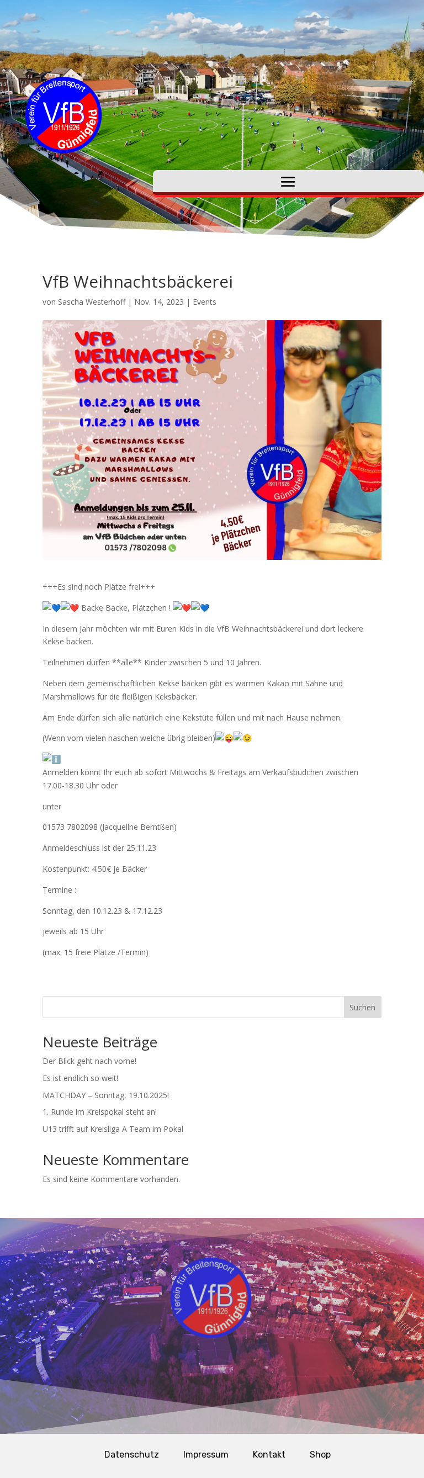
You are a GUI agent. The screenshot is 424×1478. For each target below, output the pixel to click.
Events (204, 301)
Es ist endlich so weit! (80, 1078)
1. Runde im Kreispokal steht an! (100, 1111)
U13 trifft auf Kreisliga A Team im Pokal (113, 1129)
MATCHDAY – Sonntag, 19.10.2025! (106, 1095)
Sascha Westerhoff (91, 301)
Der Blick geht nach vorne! (89, 1061)
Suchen (362, 1007)
